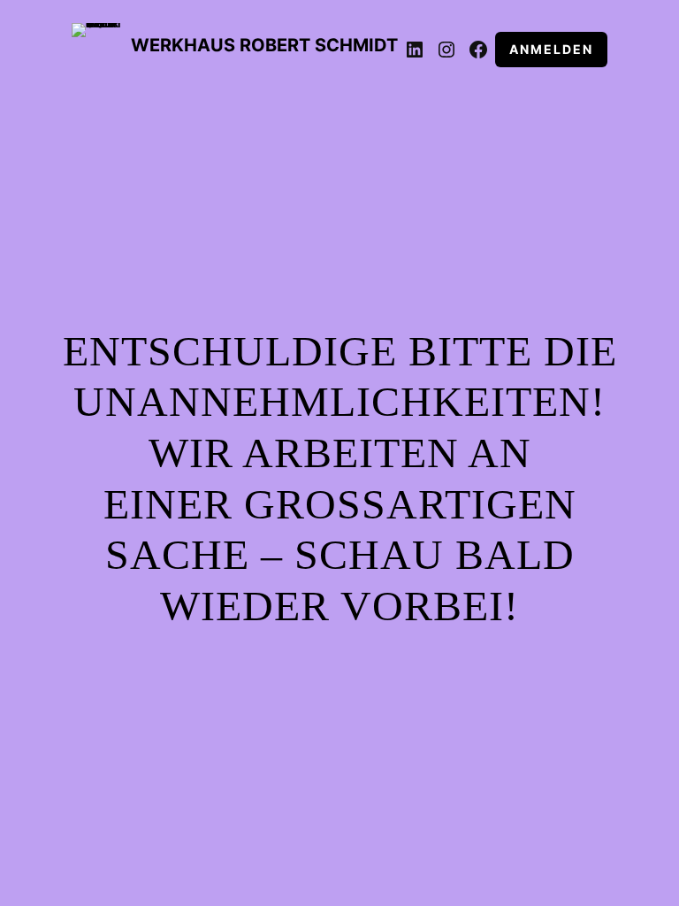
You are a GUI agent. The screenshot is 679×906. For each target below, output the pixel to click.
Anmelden (551, 49)
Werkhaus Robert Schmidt (264, 45)
